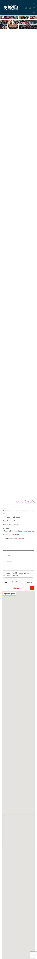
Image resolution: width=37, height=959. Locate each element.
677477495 (20, 539)
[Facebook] (26, 8)
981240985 (16, 535)
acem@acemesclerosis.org (24, 531)
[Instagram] (34, 8)
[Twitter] (30, 8)
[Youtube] (34, 12)
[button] (34, 2)
